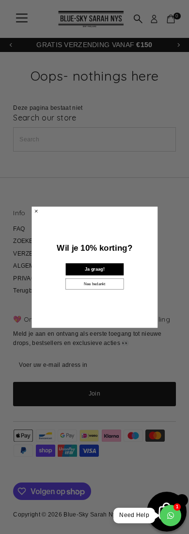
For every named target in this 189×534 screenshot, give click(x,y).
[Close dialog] (36, 211)
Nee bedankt (94, 283)
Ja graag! (94, 269)
